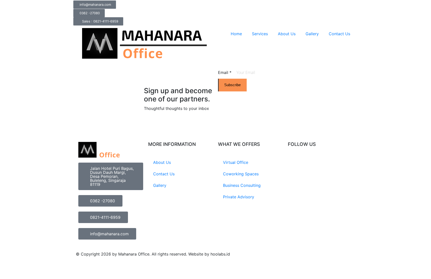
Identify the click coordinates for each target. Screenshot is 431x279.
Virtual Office (235, 162)
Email (224, 72)
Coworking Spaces (241, 173)
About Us (287, 33)
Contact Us (339, 33)
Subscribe (232, 85)
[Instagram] (294, 163)
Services (260, 33)
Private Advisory (238, 196)
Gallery (312, 33)
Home (236, 33)
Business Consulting (242, 185)
